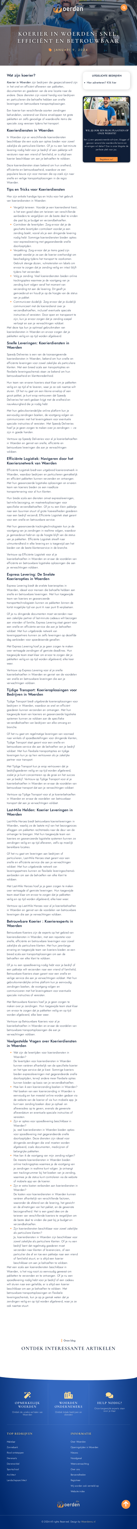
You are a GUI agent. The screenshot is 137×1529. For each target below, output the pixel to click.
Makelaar (11, 1441)
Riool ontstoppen (15, 1452)
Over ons (75, 1469)
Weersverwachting (80, 1463)
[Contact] (109, 1395)
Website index (78, 1491)
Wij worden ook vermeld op (85, 1485)
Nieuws (74, 1452)
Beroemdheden (78, 1474)
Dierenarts (12, 1458)
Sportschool (13, 1469)
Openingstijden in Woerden (84, 1447)
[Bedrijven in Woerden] (68, 1395)
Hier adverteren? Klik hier (101, 82)
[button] (124, 7)
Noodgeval (76, 1458)
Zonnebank (12, 1447)
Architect (11, 1474)
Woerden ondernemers (69, 1405)
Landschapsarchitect (17, 1480)
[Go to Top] (126, 1504)
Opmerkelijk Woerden (27, 1405)
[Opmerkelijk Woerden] (27, 1395)
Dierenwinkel (13, 1463)
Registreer (76, 1480)
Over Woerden (78, 1441)
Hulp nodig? (109, 1403)
